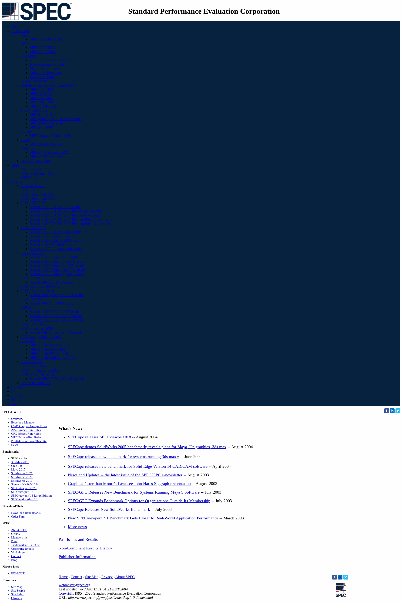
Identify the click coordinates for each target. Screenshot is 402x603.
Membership (19, 537)
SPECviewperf (31, 362)
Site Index (17, 594)
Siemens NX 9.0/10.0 (24, 484)
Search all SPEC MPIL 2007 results (56, 316)
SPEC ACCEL (41, 94)
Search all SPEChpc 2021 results (54, 257)
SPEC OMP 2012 (43, 106)
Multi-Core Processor (45, 73)
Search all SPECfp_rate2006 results (56, 249)
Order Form (18, 516)
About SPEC (19, 530)
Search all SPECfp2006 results (52, 245)
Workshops (18, 552)
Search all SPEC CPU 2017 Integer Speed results (66, 211)
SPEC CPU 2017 (43, 48)
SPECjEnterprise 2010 (46, 123)
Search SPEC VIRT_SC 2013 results (57, 379)
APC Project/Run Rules (26, 430)
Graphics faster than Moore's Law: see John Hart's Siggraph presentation (129, 483)
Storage (26, 131)
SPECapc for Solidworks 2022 (52, 358)
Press (14, 541)
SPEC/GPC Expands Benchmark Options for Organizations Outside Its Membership (139, 500)
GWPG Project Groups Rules (29, 426)
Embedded (28, 56)
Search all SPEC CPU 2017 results (55, 207)
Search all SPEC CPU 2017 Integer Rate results (65, 215)
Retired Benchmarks (35, 161)
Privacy (107, 577)
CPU (24, 43)
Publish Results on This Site (29, 441)
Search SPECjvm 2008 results (52, 303)
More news (77, 526)
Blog (14, 391)
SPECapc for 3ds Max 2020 (50, 345)
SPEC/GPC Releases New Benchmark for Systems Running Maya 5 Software (134, 492)
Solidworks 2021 (22, 473)
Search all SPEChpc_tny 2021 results (57, 261)
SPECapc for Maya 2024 (48, 349)
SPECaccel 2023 (42, 89)
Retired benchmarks (35, 383)
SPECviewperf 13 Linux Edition (31, 495)
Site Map (17, 587)
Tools (15, 165)
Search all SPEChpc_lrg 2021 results (57, 274)
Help (14, 404)
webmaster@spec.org (74, 585)
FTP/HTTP (18, 573)
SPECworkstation (33, 366)
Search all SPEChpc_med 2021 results (58, 270)
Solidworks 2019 (22, 480)
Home (15, 27)
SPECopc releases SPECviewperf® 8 (99, 437)
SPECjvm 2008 (41, 127)
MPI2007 (27, 307)
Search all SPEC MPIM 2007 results (57, 320)
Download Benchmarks (25, 513)
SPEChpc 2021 (41, 98)
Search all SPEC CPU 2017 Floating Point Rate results (70, 224)
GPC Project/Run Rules (26, 433)
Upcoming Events (22, 548)
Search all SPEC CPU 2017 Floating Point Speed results (71, 219)
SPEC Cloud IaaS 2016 (37, 198)
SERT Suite (29, 178)
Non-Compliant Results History (85, 548)
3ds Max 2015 (20, 462)
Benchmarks (20, 31)
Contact (17, 387)
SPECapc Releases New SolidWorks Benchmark (109, 509)
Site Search (18, 590)
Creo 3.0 (16, 465)
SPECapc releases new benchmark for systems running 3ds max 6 (123, 456)
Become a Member (23, 422)
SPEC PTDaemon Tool (37, 173)
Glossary (16, 598)
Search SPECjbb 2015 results (51, 282)
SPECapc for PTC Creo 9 (49, 354)
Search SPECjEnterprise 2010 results (57, 295)
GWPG (15, 533)
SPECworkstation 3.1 (24, 499)
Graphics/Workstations (37, 81)
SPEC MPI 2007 (42, 102)
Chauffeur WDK (32, 169)
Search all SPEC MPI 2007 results (55, 312)
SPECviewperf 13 (22, 492)
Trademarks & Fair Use (25, 545)
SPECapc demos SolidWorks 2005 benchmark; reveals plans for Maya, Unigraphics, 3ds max (147, 446)
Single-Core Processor (46, 69)
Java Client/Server (33, 110)
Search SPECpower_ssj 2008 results (56, 333)
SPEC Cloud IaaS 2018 (47, 39)
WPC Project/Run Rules (26, 437)
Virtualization (30, 148)
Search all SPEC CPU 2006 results (55, 232)
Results (16, 182)
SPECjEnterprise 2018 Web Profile (55, 119)
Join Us (16, 395)
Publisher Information (77, 556)
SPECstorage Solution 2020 (50, 136)
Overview (17, 418)
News (14, 445)
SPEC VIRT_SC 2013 (46, 157)
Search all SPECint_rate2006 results (56, 240)
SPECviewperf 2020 (24, 488)
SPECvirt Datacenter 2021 (49, 152)
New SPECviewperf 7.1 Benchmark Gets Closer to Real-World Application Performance (143, 518)
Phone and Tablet (42, 77)
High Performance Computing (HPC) (48, 85)
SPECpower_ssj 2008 (46, 144)
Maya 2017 (18, 469)
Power (25, 140)
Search (16, 400)
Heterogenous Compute (47, 64)
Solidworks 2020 (22, 477)
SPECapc (27, 341)
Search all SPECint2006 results (53, 236)
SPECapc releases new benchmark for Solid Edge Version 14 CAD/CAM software (138, 466)
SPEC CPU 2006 (43, 52)
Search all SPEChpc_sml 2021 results (57, 266)
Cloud (25, 35)
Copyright (66, 593)
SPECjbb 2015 (41, 115)
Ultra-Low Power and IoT (49, 60)
